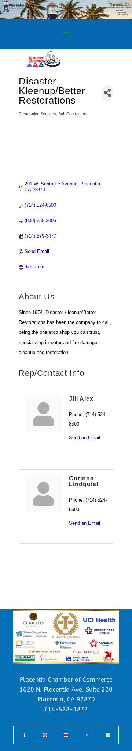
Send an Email (84, 437)
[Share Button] (107, 92)
